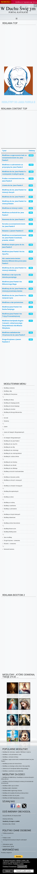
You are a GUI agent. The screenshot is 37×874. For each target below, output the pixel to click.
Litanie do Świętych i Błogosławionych (14, 432)
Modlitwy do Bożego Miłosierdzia (13, 412)
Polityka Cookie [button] (18, 864)
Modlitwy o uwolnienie (10, 505)
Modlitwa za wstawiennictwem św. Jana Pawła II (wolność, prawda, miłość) (14, 237)
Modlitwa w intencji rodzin (12, 208)
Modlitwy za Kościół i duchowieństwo (14, 471)
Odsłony (32, 151)
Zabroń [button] (8, 871)
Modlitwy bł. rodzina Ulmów (11, 456)
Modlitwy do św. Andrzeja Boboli (13, 453)
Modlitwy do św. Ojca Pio (10, 444)
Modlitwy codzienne (9, 388)
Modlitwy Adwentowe (9, 517)
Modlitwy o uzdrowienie (10, 509)
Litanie (5, 426)
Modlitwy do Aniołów (9, 409)
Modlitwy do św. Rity (9, 447)
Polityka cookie (6, 838)
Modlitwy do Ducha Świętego (11, 406)
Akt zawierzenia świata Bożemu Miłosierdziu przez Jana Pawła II (14, 260)
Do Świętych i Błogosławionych (12, 438)
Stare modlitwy (8, 537)
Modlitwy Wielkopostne (10, 532)
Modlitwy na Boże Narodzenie (12, 523)
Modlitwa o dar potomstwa (12, 302)
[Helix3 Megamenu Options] (16, 18)
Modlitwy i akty (8, 391)
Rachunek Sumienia (9, 549)
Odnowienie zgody (7, 844)
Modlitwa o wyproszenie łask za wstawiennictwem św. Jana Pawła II (14, 157)
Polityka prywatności (8, 833)
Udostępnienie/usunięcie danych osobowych (14, 840)
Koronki (6, 418)
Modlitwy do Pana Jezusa (10, 394)
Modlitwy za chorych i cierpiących (13, 480)
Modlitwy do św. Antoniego (11, 450)
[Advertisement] (18, 44)
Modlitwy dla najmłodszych (11, 491)
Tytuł (4, 151)
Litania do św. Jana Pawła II (12, 185)
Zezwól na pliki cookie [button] (23, 871)
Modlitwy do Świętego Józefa (11, 403)
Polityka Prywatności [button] (10, 866)
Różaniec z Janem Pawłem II (12, 231)
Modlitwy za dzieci (9, 497)
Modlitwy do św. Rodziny (10, 462)
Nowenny (6, 421)
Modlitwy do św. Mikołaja (10, 468)
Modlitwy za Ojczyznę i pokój (11, 477)
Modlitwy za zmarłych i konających (13, 486)
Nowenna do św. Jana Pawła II (13, 219)
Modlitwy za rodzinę (9, 502)
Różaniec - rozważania (10, 543)
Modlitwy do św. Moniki (10, 465)
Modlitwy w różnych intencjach (12, 514)
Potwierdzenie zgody (8, 846)
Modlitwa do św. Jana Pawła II (13, 197)
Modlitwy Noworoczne (10, 528)
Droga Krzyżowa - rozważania (12, 540)
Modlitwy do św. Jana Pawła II (11, 441)
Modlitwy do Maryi (9, 400)
